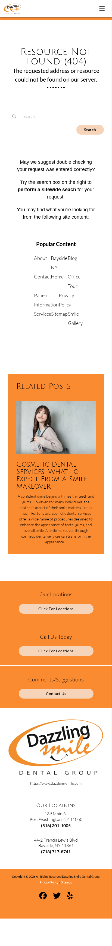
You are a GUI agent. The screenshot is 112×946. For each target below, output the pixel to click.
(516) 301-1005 (56, 825)
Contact (42, 277)
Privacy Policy (49, 882)
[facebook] (42, 896)
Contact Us (56, 693)
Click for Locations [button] (56, 608)
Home (57, 277)
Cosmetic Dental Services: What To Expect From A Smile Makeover (51, 475)
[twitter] (56, 896)
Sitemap (59, 314)
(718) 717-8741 (56, 851)
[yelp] (69, 896)
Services (42, 314)
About (40, 258)
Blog (72, 258)
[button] (103, 7)
